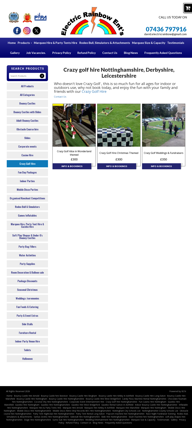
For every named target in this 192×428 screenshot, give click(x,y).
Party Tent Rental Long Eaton (90, 413)
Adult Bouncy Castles (27, 120)
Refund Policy (86, 52)
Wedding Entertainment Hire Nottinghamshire (107, 419)
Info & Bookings (72, 166)
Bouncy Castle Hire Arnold (26, 395)
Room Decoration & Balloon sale (27, 272)
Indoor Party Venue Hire (27, 341)
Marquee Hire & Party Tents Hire (55, 42)
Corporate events (27, 146)
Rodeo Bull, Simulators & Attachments (104, 42)
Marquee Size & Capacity (148, 42)
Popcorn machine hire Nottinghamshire (125, 413)
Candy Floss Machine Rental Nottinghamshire (144, 398)
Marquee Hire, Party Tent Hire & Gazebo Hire (27, 225)
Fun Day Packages (27, 172)
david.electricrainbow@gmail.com (165, 34)
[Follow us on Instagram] (27, 30)
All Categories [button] (27, 95)
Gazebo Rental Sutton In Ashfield (117, 404)
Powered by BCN (177, 391)
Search (42, 76)
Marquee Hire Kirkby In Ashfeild (99, 407)
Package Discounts (27, 281)
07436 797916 (166, 29)
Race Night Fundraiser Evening (161, 413)
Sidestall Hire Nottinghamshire (85, 416)
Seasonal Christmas (27, 290)
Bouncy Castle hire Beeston (54, 395)
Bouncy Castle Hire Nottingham (31, 398)
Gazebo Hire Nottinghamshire (55, 404)
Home (12, 42)
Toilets (27, 350)
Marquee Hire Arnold (73, 407)
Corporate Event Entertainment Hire (86, 401)
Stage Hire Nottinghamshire (37, 419)
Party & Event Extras (27, 315)
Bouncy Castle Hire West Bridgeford (103, 398)
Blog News (131, 52)
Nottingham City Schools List (126, 410)
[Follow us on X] (36, 30)
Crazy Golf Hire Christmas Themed (118, 153)
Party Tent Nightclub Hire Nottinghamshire (53, 413)
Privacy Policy (61, 52)
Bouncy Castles (27, 103)
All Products (27, 86)
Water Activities (27, 255)
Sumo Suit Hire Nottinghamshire (68, 419)
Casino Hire (27, 155)
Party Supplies (27, 264)
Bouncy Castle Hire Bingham (83, 395)
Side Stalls (27, 324)
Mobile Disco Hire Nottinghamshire (34, 410)
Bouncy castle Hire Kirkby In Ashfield (116, 395)
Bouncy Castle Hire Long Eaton (150, 395)
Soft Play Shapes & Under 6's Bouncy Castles (27, 236)
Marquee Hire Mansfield (127, 407)
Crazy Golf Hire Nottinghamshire (121, 401)
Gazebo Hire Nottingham (27, 404)
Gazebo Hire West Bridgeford (85, 404)
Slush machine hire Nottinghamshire (146, 416)
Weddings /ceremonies (27, 298)
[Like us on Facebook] (17, 30)
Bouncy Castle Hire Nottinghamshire (66, 398)
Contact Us (109, 52)
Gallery (15, 52)
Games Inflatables (27, 215)
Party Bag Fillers (27, 246)
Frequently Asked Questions (163, 52)
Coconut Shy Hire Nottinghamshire (51, 401)
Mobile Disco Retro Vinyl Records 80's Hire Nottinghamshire (82, 410)
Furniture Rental (27, 333)
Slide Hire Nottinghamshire (114, 416)
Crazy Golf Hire (27, 164)
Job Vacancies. (36, 52)
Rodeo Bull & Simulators (27, 207)
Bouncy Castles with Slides (27, 112)
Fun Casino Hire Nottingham (152, 401)
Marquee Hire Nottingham (153, 407)
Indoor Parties (27, 181)
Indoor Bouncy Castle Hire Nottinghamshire (156, 404)
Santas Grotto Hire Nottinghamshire (51, 416)
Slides (27, 138)
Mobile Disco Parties (27, 189)
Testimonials (175, 42)
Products (24, 42)
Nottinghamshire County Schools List (160, 410)
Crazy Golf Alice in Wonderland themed (74, 153)
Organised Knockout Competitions (27, 198)
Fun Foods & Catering (27, 307)
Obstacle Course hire (27, 129)
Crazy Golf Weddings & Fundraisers (163, 153)
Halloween (27, 359)
